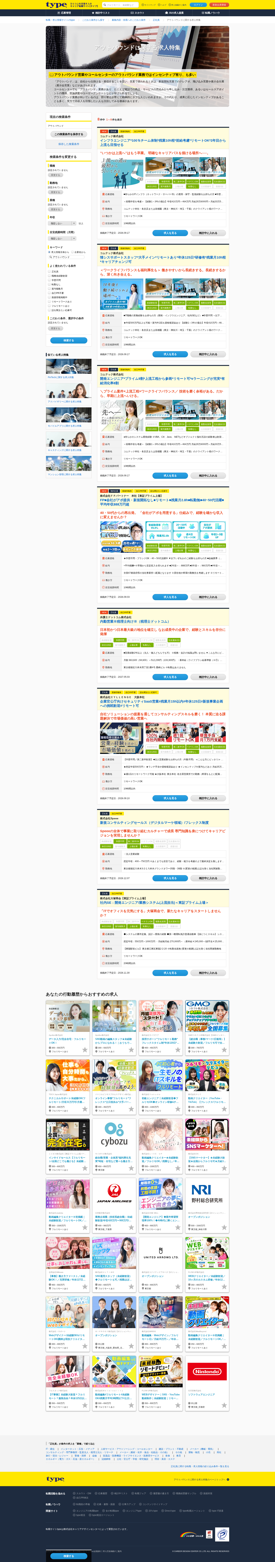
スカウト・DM (83, 1493)
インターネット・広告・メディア (77, 1449)
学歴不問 (56, 280)
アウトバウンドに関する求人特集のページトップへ (199, 1479)
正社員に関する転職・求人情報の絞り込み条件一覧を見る (200, 1466)
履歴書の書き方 (161, 1493)
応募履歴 (102, 1493)
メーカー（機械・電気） (202, 1449)
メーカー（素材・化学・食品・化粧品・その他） (144, 1452)
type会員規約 (95, 1551)
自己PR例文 (82, 1497)
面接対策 (207, 1493)
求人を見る (170, 232)
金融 (94, 1455)
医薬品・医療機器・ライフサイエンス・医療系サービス (131, 1455)
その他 (178, 1452)
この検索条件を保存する (68, 134)
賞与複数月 (57, 288)
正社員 (55, 271)
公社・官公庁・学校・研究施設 (132, 1459)
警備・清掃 (80, 1455)
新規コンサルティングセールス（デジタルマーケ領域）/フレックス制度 (154, 823)
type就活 (80, 1515)
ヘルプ (163, 5)
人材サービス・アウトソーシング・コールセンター (126, 1449)
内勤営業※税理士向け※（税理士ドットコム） (135, 621)
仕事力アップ (128, 1504)
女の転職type (112, 1511)
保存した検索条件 (68, 144)
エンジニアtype (134, 1511)
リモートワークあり (62, 301)
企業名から (80, 252)
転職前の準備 (83, 1504)
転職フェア (140, 1493)
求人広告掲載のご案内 (112, 1551)
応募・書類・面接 (106, 1504)
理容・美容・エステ (165, 1459)
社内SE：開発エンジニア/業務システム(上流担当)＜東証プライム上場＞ (154, 902)
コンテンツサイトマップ (155, 1504)
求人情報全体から (60, 252)
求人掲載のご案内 (178, 5)
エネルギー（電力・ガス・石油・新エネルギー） (70, 1459)
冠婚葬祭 (106, 1459)
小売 (208, 1452)
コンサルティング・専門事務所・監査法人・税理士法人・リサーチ (79, 1452)
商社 (219, 1452)
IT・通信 (50, 1449)
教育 (178, 1455)
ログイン (198, 5)
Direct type (170, 1511)
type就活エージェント (103, 1515)
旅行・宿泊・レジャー (57, 1455)
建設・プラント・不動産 (171, 1449)
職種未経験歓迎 (59, 276)
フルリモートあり (61, 306)
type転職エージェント (194, 1511)
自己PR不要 (58, 293)
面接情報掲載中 (59, 297)
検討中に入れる (208, 232)
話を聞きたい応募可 (62, 310)
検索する (69, 340)
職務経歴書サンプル (186, 1493)
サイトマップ (150, 5)
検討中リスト (121, 1493)
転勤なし (56, 284)
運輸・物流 (194, 1452)
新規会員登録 (219, 5)
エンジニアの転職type (87, 1511)
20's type (153, 1511)
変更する (55, 175)
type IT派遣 (217, 1511)
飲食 (168, 1455)
